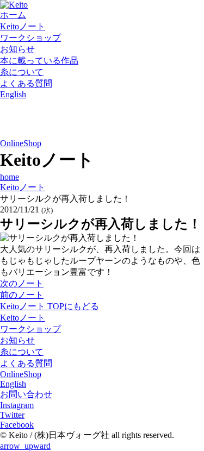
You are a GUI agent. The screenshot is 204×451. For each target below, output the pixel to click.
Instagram (17, 405)
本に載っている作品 (39, 60)
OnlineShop (20, 143)
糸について (22, 72)
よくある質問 (26, 83)
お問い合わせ (26, 394)
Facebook (17, 424)
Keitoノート (22, 26)
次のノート (22, 283)
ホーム (13, 15)
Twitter (12, 414)
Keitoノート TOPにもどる (49, 306)
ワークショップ (30, 37)
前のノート (22, 294)
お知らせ (17, 49)
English (13, 94)
